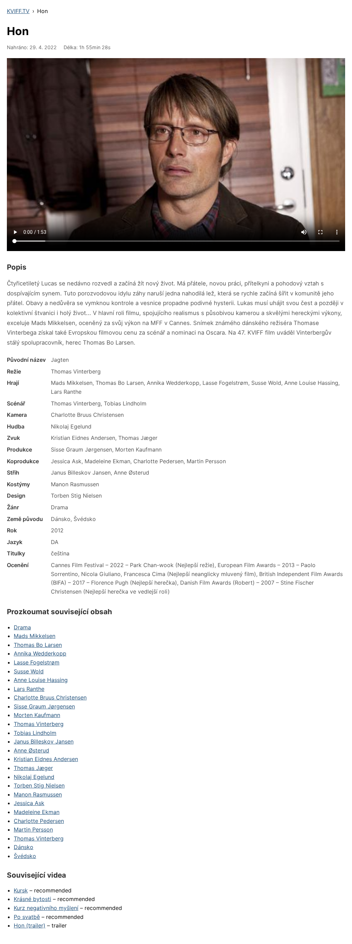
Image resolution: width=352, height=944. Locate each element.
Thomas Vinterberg (39, 723)
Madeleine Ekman (36, 812)
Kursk (21, 890)
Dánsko (23, 847)
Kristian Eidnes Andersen (46, 759)
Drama (22, 627)
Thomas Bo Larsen (38, 644)
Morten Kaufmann (37, 715)
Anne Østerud (31, 750)
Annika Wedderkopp (40, 653)
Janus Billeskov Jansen (44, 741)
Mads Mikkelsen (34, 635)
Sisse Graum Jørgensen (44, 706)
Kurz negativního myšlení (46, 907)
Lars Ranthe (29, 688)
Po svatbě (27, 916)
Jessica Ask (29, 803)
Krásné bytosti (32, 899)
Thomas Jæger (33, 767)
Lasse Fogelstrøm (36, 662)
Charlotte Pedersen (39, 820)
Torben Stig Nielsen (39, 785)
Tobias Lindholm (35, 732)
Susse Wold (29, 671)
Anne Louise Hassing (41, 679)
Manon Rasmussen (38, 794)
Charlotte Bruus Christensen (50, 697)
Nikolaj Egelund (34, 776)
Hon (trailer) (29, 925)
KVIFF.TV (18, 11)
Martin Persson (33, 829)
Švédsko (25, 856)
